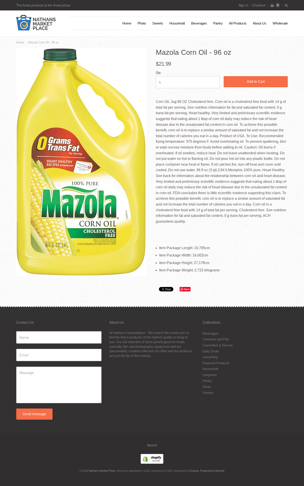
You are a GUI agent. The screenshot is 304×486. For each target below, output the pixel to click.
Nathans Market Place (102, 470)
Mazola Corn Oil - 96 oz (43, 42)
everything (210, 357)
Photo (142, 23)
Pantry (218, 23)
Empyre (194, 470)
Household (177, 23)
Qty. (158, 72)
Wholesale (280, 23)
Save (187, 289)
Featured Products (216, 363)
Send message (34, 414)
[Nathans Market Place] (36, 28)
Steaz (207, 386)
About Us (259, 23)
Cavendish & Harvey (218, 345)
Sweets (157, 23)
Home (126, 23)
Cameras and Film (216, 339)
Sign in (243, 5)
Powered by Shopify (212, 470)
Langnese (210, 375)
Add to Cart (256, 81)
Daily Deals (211, 351)
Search (152, 445)
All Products (238, 23)
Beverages (199, 23)
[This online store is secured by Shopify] (152, 462)
